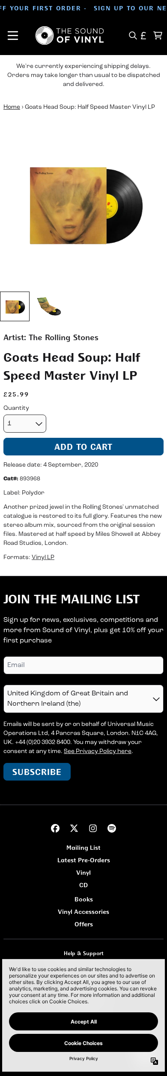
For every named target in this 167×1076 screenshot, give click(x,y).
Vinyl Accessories (83, 911)
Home (11, 107)
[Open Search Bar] (132, 35)
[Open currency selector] (143, 35)
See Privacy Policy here (97, 751)
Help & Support (84, 953)
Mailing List (83, 847)
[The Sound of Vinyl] (69, 35)
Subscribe (37, 772)
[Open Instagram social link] (93, 828)
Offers (84, 924)
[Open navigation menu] (12, 35)
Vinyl (83, 872)
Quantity (16, 408)
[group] (15, 306)
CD (83, 884)
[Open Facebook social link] (55, 828)
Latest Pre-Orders (83, 860)
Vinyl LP (43, 557)
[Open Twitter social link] (74, 828)
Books (84, 899)
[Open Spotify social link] (111, 828)
